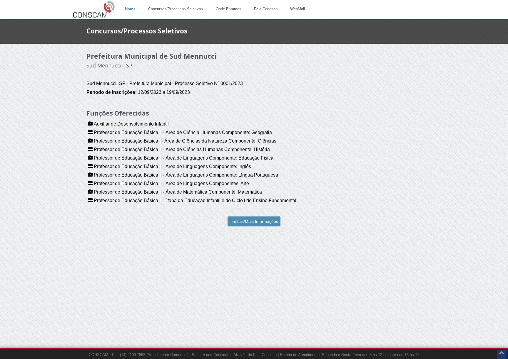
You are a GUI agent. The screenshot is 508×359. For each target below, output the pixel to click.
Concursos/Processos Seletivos (175, 9)
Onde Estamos (228, 9)
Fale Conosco (266, 9)
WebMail (297, 9)
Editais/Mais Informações (254, 221)
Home (130, 9)
